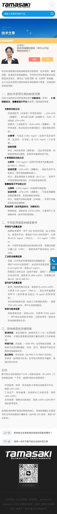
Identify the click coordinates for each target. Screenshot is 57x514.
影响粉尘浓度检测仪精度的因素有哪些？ (33, 433)
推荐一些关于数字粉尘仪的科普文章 (31, 441)
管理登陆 (33, 499)
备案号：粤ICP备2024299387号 (31, 508)
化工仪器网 (21, 499)
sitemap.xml (45, 499)
